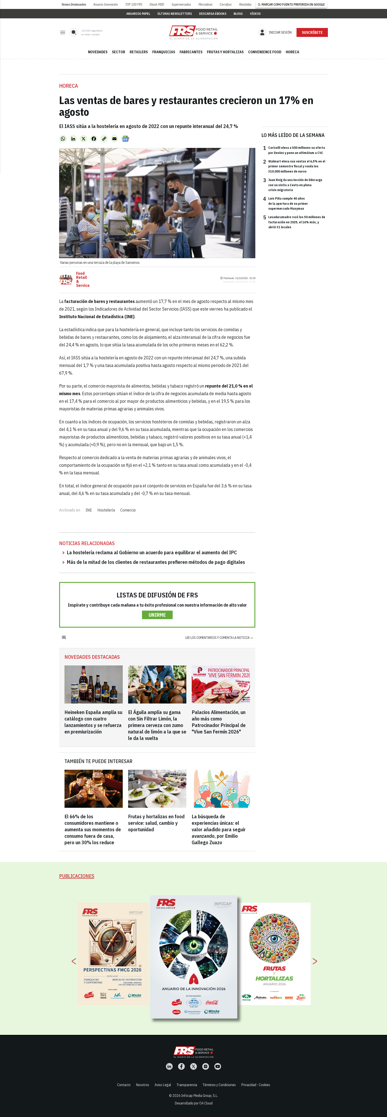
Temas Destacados (73, 4)
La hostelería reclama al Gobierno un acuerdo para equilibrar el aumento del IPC (152, 552)
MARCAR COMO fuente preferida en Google (293, 4)
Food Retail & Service (83, 279)
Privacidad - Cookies (255, 1085)
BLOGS (238, 14)
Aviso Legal (163, 1085)
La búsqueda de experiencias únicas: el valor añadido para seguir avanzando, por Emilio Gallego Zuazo (219, 829)
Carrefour (226, 4)
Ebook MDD (157, 4)
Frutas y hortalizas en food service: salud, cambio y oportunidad (156, 823)
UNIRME (157, 615)
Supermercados (181, 4)
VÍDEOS (255, 14)
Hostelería (106, 510)
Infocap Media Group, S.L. (199, 1095)
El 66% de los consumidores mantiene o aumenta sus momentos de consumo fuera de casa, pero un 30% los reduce (92, 829)
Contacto (124, 1085)
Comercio (128, 510)
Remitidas (245, 4)
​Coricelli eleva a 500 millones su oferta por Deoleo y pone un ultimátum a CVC (294, 150)
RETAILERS (139, 52)
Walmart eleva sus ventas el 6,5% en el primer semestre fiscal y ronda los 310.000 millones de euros (294, 166)
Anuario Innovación (105, 4)
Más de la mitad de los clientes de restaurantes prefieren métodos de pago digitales (156, 562)
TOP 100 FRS (133, 4)
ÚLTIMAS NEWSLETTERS (174, 14)
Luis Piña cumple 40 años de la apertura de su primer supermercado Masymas (285, 203)
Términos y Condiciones (219, 1085)
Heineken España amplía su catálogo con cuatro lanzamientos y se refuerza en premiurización (93, 722)
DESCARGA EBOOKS (212, 14)
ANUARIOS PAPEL (138, 14)
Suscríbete (312, 32)
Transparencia (186, 1085)
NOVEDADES (98, 52)
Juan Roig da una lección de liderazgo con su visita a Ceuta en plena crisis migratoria (292, 184)
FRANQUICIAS (163, 52)
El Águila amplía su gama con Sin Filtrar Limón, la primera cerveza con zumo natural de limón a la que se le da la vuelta (157, 725)
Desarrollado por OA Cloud (194, 1103)
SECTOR (118, 52)
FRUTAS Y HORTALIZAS (225, 52)
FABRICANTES (191, 52)
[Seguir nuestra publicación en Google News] (125, 139)
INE (89, 510)
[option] (193, 957)
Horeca (68, 85)
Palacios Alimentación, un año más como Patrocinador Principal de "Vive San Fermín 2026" (219, 722)
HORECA (292, 52)
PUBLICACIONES (76, 876)
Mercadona (205, 4)
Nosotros (142, 1085)
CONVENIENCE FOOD (264, 52)
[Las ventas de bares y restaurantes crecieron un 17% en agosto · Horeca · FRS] (193, 32)
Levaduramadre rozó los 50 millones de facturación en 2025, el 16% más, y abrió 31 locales (294, 222)
